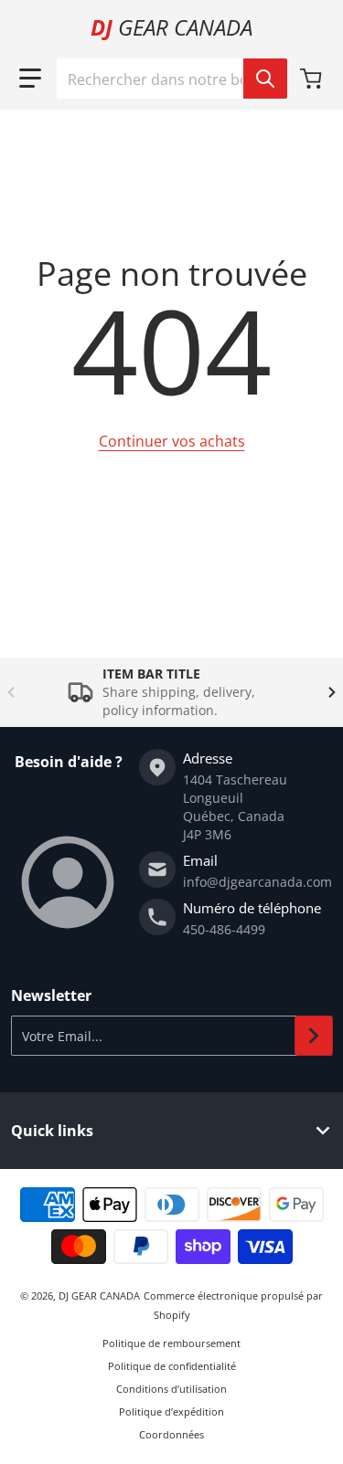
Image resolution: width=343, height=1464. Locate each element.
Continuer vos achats (172, 441)
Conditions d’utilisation (171, 1389)
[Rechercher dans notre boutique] (265, 78)
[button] (30, 78)
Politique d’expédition (171, 1411)
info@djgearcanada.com (257, 881)
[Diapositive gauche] (11, 692)
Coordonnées (171, 1434)
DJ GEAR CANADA (99, 1295)
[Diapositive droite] (332, 692)
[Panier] (313, 78)
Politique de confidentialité (172, 1366)
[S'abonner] (314, 1036)
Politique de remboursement (171, 1343)
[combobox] (171, 78)
